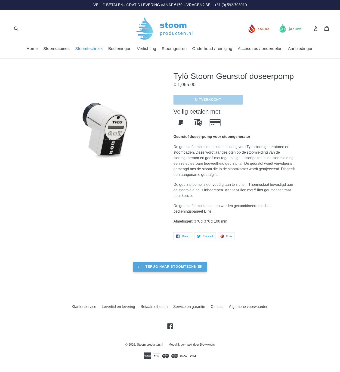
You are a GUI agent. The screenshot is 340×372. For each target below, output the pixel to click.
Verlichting (146, 48)
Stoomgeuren (174, 48)
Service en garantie (189, 307)
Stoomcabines (56, 48)
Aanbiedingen (300, 48)
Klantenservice (84, 307)
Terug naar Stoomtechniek (173, 266)
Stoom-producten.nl (150, 344)
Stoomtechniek (89, 48)
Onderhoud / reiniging (212, 48)
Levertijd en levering (118, 307)
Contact (217, 307)
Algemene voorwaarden (248, 307)
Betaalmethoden (154, 307)
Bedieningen (119, 48)
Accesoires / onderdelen (260, 48)
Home (32, 48)
